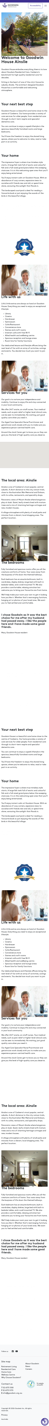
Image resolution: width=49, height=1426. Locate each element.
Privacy (4, 1415)
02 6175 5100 (8, 1388)
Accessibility (35, 6)
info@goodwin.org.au (12, 1393)
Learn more (8, 230)
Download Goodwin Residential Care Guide (21, 705)
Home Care (6, 1372)
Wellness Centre (8, 1375)
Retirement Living (9, 1367)
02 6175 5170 (8, 1390)
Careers (28, 1369)
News (27, 1366)
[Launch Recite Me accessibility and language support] (44, 1421)
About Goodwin (32, 1364)
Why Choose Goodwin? (11, 1378)
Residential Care (8, 1369)
